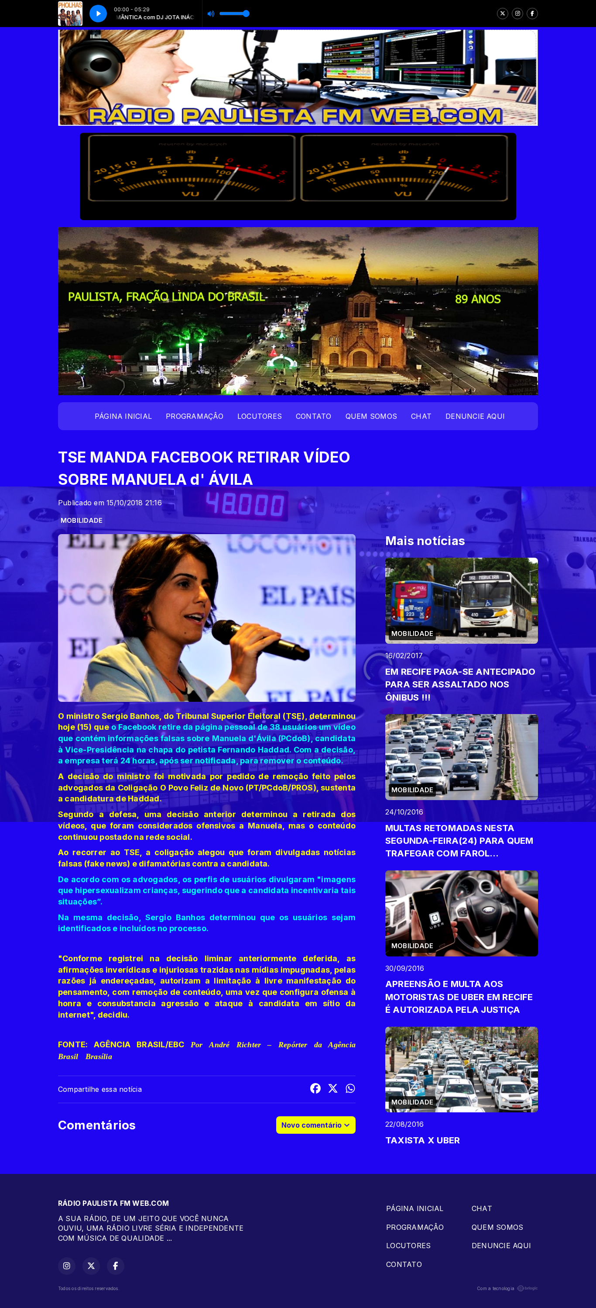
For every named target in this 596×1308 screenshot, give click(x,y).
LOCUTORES (259, 416)
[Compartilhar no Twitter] (333, 1089)
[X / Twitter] (502, 13)
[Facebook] (532, 13)
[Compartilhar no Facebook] (315, 1089)
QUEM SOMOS (371, 416)
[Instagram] (517, 13)
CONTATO (314, 416)
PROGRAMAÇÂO (194, 416)
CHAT (421, 416)
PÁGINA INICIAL (123, 416)
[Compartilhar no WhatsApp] (350, 1089)
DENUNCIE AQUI (475, 416)
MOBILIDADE (82, 521)
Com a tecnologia (495, 1288)
